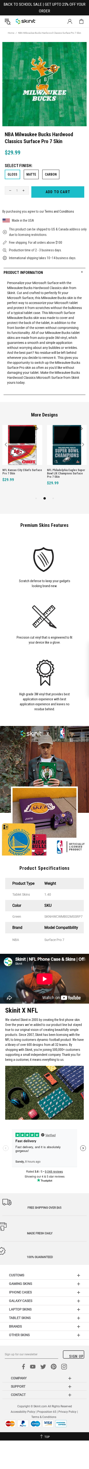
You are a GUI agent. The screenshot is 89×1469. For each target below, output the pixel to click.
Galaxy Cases (20, 1301)
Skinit (26, 21)
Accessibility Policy (23, 1411)
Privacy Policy (67, 1411)
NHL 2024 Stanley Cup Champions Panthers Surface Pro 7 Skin (65, 473)
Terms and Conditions (59, 211)
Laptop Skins (20, 1309)
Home (11, 33)
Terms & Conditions (43, 1417)
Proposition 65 (46, 1411)
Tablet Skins (20, 1318)
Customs (16, 1275)
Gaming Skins (20, 1284)
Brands (15, 1326)
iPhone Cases (20, 1292)
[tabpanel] (22, 460)
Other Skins (19, 1335)
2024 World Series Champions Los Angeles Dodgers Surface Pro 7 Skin (21, 473)
